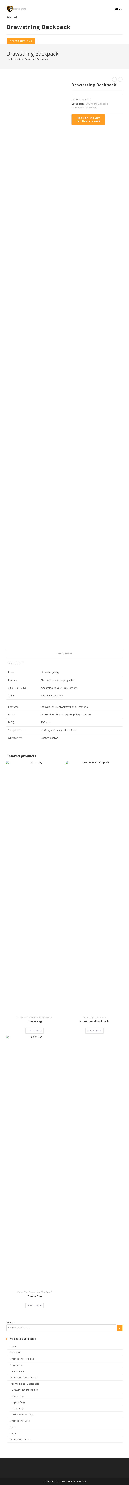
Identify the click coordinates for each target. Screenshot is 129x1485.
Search (10, 1322)
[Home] (7, 59)
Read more (34, 1030)
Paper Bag (18, 1408)
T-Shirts (14, 1346)
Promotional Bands (20, 1439)
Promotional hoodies (22, 1358)
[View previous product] (114, 79)
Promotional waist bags (23, 1377)
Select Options (21, 41)
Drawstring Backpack (36, 59)
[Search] (120, 1327)
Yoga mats (16, 1365)
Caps (13, 1433)
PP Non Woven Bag (22, 1414)
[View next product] (120, 79)
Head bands (17, 1371)
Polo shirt (15, 1352)
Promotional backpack (84, 107)
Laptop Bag (18, 1402)
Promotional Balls (20, 1420)
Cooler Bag (22, 1017)
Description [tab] (64, 653)
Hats (12, 1427)
